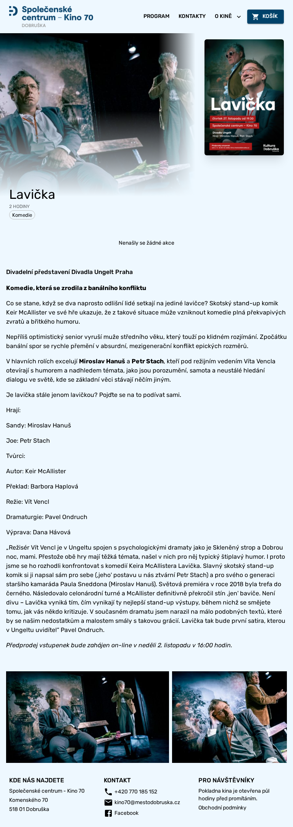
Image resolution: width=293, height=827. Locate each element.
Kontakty (192, 16)
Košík (270, 16)
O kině (223, 16)
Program (156, 16)
